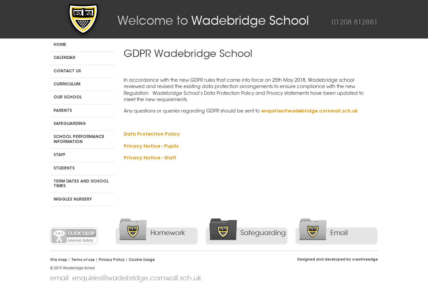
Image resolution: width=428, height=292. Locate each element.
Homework (167, 233)
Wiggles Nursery (73, 200)
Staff (59, 155)
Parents (63, 111)
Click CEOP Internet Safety (74, 235)
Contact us (67, 71)
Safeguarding (70, 124)
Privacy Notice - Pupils (151, 146)
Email (339, 233)
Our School (68, 97)
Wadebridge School (213, 20)
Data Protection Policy (152, 134)
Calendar (64, 58)
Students (64, 168)
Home (60, 45)
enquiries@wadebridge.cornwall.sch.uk (309, 111)
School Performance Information (79, 139)
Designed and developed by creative (337, 260)
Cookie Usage (142, 260)
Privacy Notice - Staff (150, 158)
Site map (58, 260)
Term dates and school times (81, 183)
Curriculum (67, 84)
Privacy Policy (112, 260)
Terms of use (83, 260)
